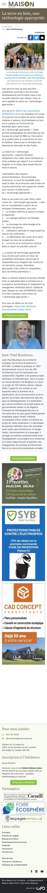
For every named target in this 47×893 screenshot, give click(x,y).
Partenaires (7, 849)
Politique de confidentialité (14, 865)
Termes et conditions (12, 861)
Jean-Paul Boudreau (36, 78)
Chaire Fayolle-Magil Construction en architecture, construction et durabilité (23, 75)
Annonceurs (7, 852)
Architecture (39, 32)
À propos (6, 832)
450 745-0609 (12, 734)
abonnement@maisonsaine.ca (19, 738)
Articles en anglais (10, 836)
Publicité (6, 845)
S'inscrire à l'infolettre (23, 458)
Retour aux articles (16, 315)
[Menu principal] (4, 4)
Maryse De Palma (10, 839)
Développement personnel (14, 842)
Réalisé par (30, 888)
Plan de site (7, 858)
